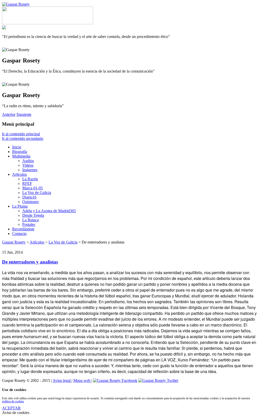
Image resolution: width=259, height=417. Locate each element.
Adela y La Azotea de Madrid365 (49, 211)
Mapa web (82, 380)
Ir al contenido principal (21, 134)
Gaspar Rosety (14, 242)
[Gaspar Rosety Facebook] (115, 380)
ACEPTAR (11, 408)
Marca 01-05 (32, 188)
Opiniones (30, 202)
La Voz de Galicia (36, 192)
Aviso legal (62, 380)
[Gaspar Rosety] (16, 4)
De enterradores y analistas (30, 262)
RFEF (27, 183)
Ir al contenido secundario (22, 138)
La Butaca (30, 220)
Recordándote (23, 229)
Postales (28, 224)
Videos (27, 165)
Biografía (19, 151)
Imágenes (29, 170)
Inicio (16, 147)
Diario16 (29, 197)
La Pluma (20, 206)
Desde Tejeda (33, 215)
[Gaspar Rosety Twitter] (158, 380)
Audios (28, 161)
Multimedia (21, 156)
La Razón (30, 179)
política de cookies (13, 401)
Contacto (19, 233)
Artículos (19, 174)
